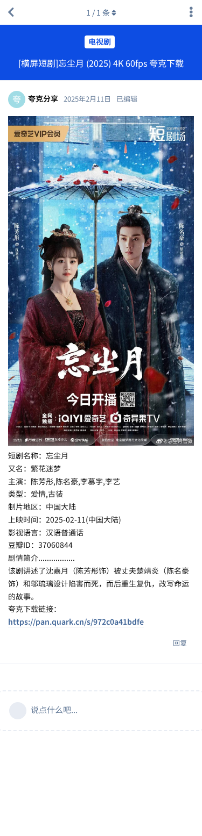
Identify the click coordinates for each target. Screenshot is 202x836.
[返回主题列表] (11, 12)
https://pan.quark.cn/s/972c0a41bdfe (76, 621)
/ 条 (98, 12)
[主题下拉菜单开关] (191, 12)
